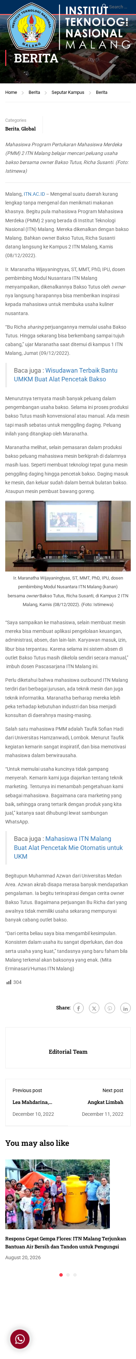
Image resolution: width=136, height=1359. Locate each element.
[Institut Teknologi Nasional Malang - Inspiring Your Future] (68, 28)
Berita (34, 92)
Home (11, 92)
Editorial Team (68, 1051)
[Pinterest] (110, 1008)
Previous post (27, 1090)
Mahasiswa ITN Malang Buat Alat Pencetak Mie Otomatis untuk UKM (68, 847)
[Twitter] (94, 1008)
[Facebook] (78, 1008)
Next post (113, 1090)
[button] (61, 1275)
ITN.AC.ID (34, 194)
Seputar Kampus (68, 92)
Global (28, 128)
